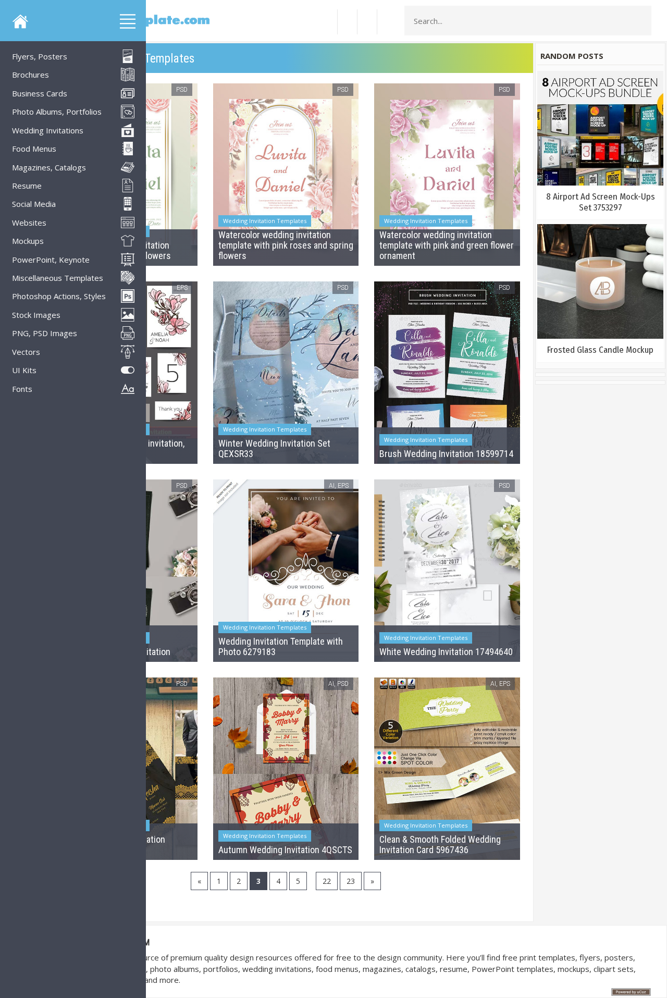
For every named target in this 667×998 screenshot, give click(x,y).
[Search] (640, 21)
